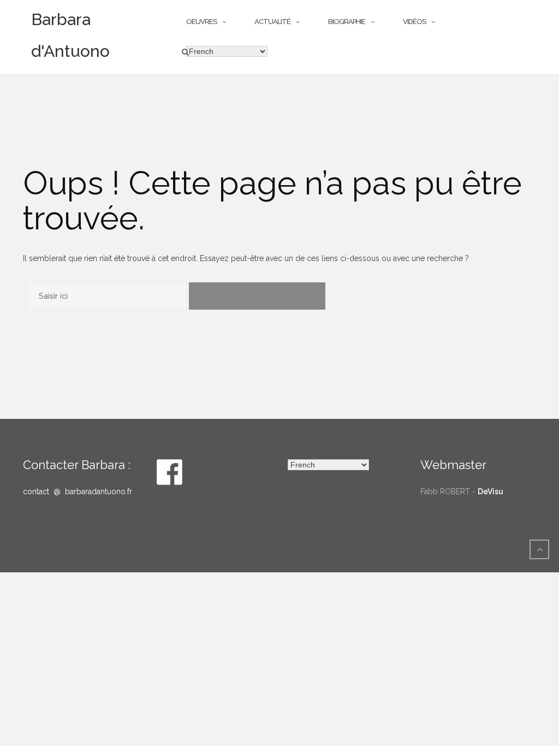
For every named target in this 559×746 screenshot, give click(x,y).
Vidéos (414, 21)
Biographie (346, 21)
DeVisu (490, 491)
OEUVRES (201, 21)
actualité (272, 21)
